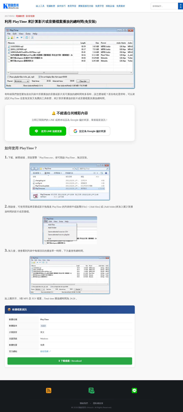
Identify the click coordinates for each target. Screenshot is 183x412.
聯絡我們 (84, 403)
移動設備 (110, 6)
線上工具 (40, 6)
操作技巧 (61, 6)
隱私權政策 (98, 403)
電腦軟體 (50, 6)
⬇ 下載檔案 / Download (69, 361)
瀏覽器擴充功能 (85, 6)
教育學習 (72, 6)
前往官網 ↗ (45, 351)
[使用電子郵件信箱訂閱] (91, 390)
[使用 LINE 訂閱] (134, 390)
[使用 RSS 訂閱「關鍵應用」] (48, 390)
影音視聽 (30, 16)
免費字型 (99, 6)
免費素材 (120, 6)
